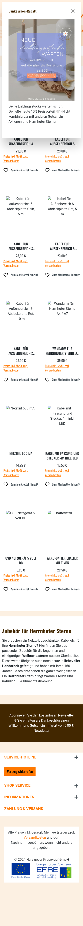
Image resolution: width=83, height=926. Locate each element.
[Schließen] (72, 11)
